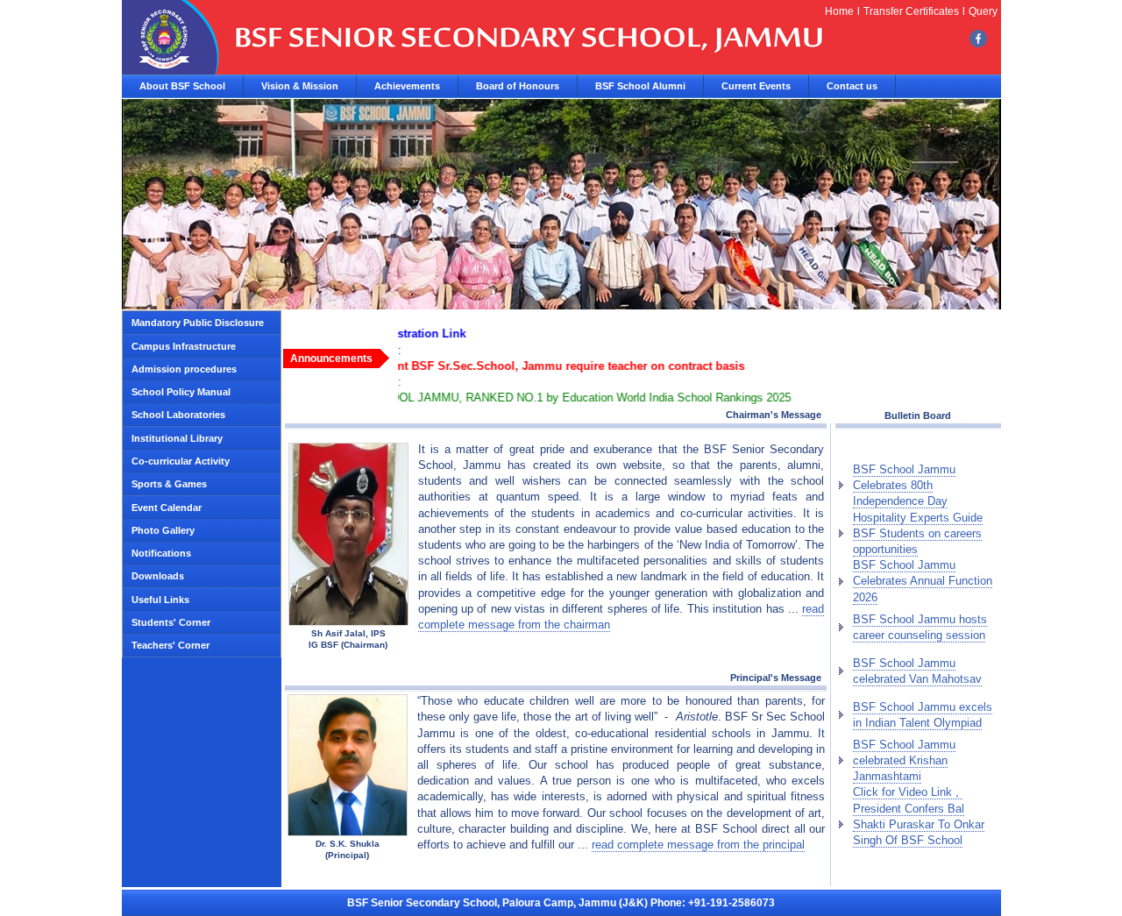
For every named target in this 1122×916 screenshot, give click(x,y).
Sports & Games (169, 484)
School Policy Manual (181, 392)
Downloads (157, 576)
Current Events (756, 86)
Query (983, 11)
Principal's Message (778, 677)
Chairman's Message (773, 414)
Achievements (407, 86)
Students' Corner (170, 622)
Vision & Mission (299, 86)
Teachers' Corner (170, 645)
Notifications (161, 553)
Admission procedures (184, 369)
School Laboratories (178, 414)
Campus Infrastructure (183, 346)
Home (839, 11)
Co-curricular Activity (180, 461)
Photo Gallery (163, 530)
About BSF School (182, 86)
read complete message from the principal (698, 844)
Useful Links (160, 599)
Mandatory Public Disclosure (197, 322)
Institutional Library (177, 438)
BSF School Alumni (640, 86)
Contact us (852, 86)
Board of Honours (517, 86)
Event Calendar (166, 507)
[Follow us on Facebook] (978, 37)
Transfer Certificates (911, 11)
